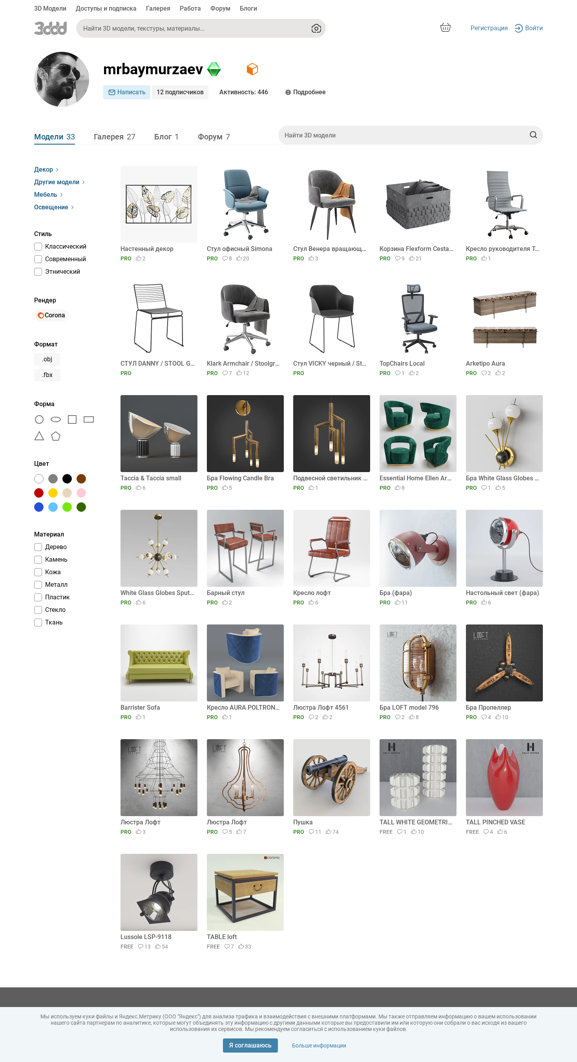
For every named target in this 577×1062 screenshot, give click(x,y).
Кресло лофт (312, 593)
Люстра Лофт (141, 822)
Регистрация (489, 28)
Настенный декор (147, 249)
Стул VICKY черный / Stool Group (330, 363)
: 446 (243, 92)
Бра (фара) (396, 593)
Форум (220, 8)
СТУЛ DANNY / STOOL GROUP (158, 363)
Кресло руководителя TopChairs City (503, 249)
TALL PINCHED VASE (495, 822)
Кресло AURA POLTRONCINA (244, 707)
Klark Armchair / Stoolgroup (244, 363)
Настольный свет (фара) (502, 593)
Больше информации (319, 1045)
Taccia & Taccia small (151, 478)
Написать (131, 92)
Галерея (158, 8)
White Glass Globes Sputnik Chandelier (158, 593)
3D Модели (50, 8)
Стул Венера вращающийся (330, 249)
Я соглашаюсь (250, 1045)
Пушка (303, 822)
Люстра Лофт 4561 (321, 707)
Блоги (248, 8)
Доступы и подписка (106, 8)
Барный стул (226, 593)
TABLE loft (222, 937)
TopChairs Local (402, 363)
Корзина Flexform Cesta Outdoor (417, 249)
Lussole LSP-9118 (146, 937)
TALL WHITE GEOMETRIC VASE (417, 822)
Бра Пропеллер (488, 707)
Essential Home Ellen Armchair (417, 478)
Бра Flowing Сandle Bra (240, 478)
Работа (190, 8)
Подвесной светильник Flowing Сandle (330, 478)
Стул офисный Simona (239, 249)
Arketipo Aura (485, 363)
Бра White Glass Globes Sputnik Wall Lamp (503, 478)
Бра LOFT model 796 (409, 707)
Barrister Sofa (140, 707)
